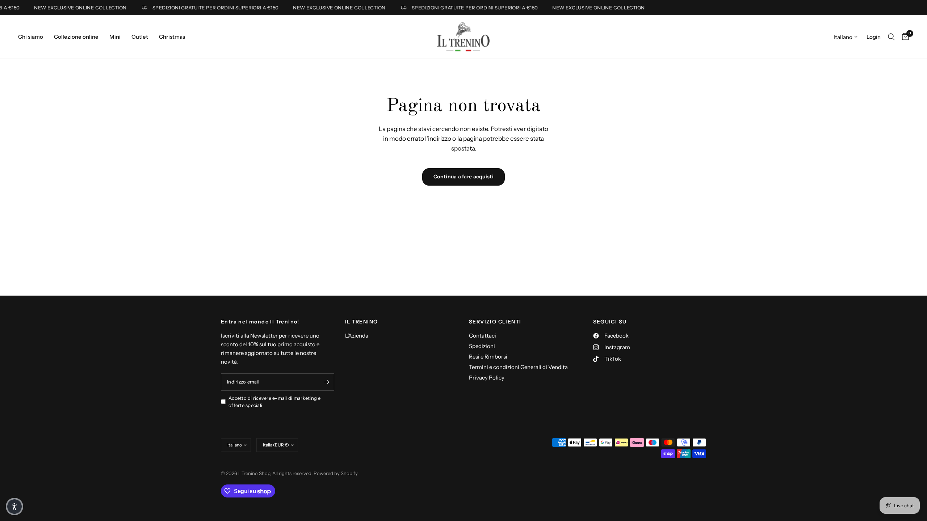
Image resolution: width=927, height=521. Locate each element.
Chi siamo (30, 36)
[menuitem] (33, 37)
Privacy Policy (486, 377)
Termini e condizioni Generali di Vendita (518, 367)
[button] (14, 506)
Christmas (172, 36)
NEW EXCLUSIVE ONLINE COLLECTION (75, 7)
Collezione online (76, 36)
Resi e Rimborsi (488, 356)
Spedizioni (482, 346)
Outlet (139, 36)
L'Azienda (356, 335)
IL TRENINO (361, 321)
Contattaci (482, 335)
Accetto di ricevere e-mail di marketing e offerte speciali (274, 401)
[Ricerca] (891, 37)
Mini (115, 36)
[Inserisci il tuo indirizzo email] (327, 382)
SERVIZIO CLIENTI (495, 321)
